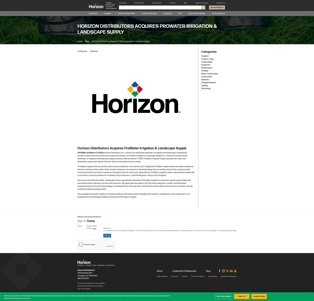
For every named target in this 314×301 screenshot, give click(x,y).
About (159, 271)
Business (94, 51)
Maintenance (206, 68)
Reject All (241, 296)
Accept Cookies (259, 296)
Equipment (205, 65)
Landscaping (206, 62)
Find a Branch (139, 3)
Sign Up (107, 235)
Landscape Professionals (184, 271)
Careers (172, 3)
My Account (156, 3)
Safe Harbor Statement (228, 276)
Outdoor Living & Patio (126, 13)
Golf (180, 13)
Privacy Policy (212, 276)
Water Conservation (209, 74)
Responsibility (100, 283)
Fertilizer (205, 71)
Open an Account (202, 3)
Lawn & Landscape (149, 13)
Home (80, 41)
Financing (122, 3)
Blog (185, 3)
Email (80, 226)
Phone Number (89, 228)
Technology (206, 88)
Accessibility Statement (86, 283)
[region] (157, 296)
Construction (206, 77)
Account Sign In (216, 7)
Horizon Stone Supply (196, 13)
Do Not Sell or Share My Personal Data (90, 286)
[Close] (310, 296)
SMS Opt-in (107, 228)
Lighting (204, 85)
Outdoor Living (207, 59)
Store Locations (162, 276)
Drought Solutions (208, 82)
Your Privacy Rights (223, 296)
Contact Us (220, 3)
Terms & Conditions (197, 276)
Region (94, 226)
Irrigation (107, 13)
